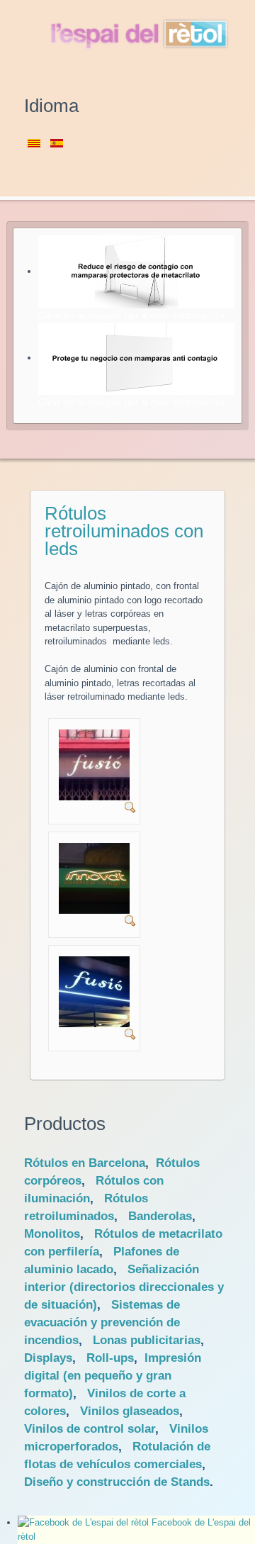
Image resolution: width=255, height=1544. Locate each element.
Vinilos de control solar (89, 1429)
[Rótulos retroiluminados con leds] (94, 764)
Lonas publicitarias (146, 1340)
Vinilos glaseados (129, 1411)
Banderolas (160, 1216)
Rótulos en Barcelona (84, 1163)
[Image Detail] (130, 807)
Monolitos (52, 1234)
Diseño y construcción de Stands (117, 1482)
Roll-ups (110, 1358)
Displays (48, 1358)
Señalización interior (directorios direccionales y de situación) (124, 1287)
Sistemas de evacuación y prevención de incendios (102, 1322)
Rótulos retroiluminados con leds (124, 531)
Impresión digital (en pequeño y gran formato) (112, 1375)
